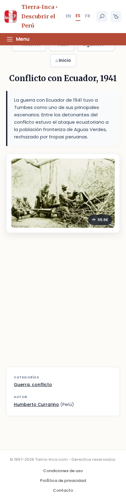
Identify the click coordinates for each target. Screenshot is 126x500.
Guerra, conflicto (33, 385)
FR (87, 16)
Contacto (63, 490)
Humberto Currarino (36, 404)
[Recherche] (101, 16)
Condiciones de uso (63, 471)
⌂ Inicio (63, 60)
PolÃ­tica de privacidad (63, 480)
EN (68, 16)
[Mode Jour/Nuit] (115, 16)
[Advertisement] (63, 304)
